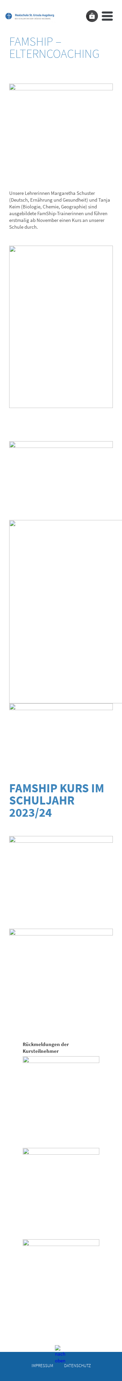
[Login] (92, 16)
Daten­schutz (77, 1365)
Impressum (42, 1365)
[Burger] (107, 16)
